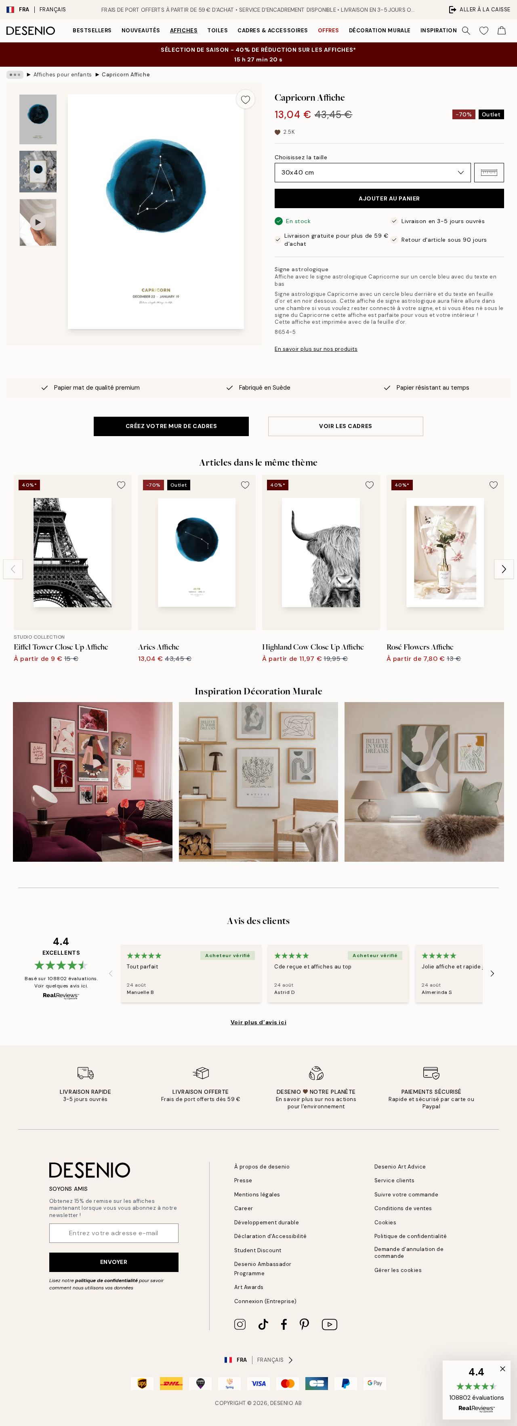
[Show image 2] (38, 171)
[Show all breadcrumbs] (14, 75)
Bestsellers (92, 30)
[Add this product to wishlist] (245, 99)
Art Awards (249, 1287)
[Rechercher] (466, 30)
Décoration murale (380, 30)
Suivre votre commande (406, 1194)
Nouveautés (141, 30)
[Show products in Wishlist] (484, 30)
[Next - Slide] (504, 569)
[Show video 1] (38, 222)
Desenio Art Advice (400, 1166)
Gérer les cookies (398, 1270)
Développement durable (266, 1222)
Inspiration (438, 30)
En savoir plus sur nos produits (316, 349)
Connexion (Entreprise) (265, 1301)
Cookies (385, 1222)
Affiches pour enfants (63, 74)
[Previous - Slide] (13, 569)
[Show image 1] (38, 119)
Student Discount (258, 1250)
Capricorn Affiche (126, 74)
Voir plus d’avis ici (258, 1022)
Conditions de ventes (403, 1208)
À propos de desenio (262, 1166)
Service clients (394, 1180)
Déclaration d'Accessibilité (270, 1236)
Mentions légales (257, 1194)
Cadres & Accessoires (272, 30)
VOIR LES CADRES (345, 426)
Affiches (184, 30)
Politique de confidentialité (410, 1236)
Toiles (217, 30)
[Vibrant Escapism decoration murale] (92, 782)
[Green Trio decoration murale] (424, 782)
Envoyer (114, 1262)
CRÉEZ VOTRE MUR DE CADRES (171, 426)
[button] (489, 172)
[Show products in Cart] (502, 30)
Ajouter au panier (389, 198)
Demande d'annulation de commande (409, 1252)
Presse (243, 1180)
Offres (328, 30)
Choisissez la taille (301, 157)
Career (243, 1208)
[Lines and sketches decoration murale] (258, 782)
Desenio (282, 1403)
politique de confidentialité (106, 1280)
